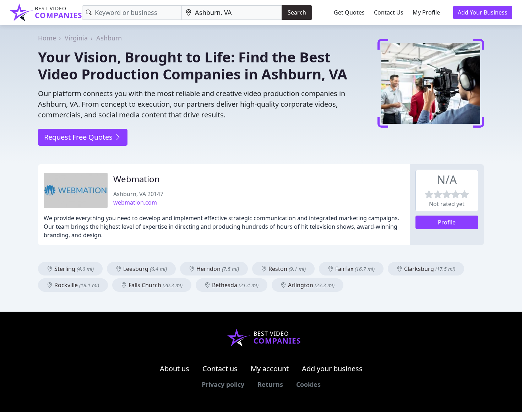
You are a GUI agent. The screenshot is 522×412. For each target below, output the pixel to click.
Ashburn (109, 38)
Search (297, 12)
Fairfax (354, 269)
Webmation (136, 179)
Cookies (308, 384)
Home (47, 38)
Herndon (217, 269)
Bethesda (235, 285)
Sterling (73, 269)
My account (270, 368)
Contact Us (388, 12)
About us (174, 368)
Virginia (76, 38)
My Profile (426, 12)
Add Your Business (482, 12)
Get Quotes (349, 12)
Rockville (76, 285)
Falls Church (155, 285)
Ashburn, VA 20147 (138, 194)
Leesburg (144, 269)
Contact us (220, 368)
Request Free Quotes (79, 137)
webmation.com (135, 202)
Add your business (332, 368)
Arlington (311, 285)
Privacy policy (223, 384)
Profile (447, 222)
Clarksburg (429, 269)
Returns (270, 384)
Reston (286, 269)
